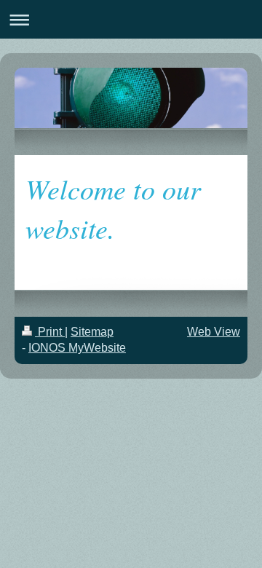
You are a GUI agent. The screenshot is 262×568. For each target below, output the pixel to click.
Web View (213, 332)
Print (50, 332)
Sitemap (92, 332)
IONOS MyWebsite (77, 348)
